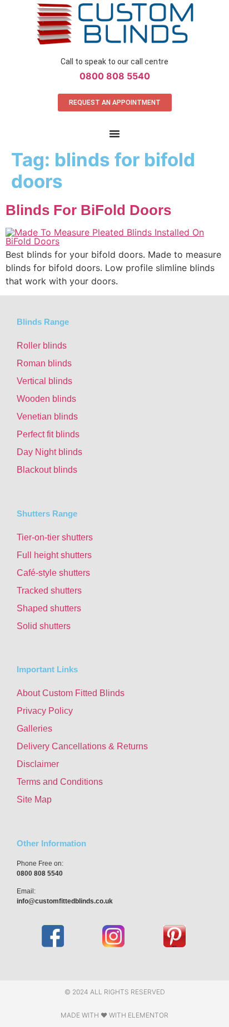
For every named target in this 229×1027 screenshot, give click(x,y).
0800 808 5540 (114, 75)
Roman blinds (44, 363)
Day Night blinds (49, 452)
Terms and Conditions (60, 781)
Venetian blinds (47, 416)
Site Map (34, 799)
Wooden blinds (46, 398)
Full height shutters (54, 555)
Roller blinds (42, 345)
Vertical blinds (44, 381)
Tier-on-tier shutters (55, 537)
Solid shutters (44, 626)
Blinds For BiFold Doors (88, 210)
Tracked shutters (49, 590)
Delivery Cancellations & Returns (82, 746)
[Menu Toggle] (114, 133)
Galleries (34, 728)
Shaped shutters (49, 608)
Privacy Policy (45, 711)
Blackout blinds (47, 469)
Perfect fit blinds (48, 434)
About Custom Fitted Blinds (71, 693)
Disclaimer (38, 764)
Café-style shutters (53, 573)
